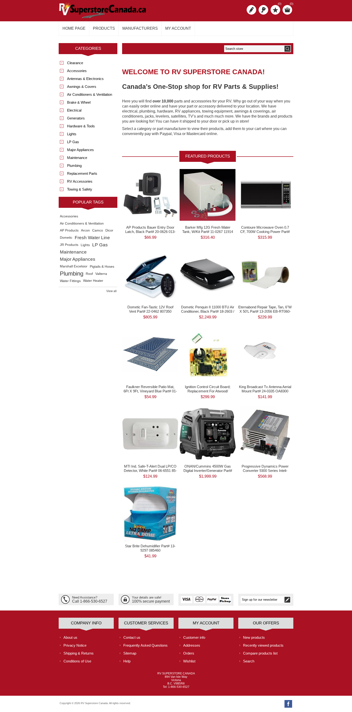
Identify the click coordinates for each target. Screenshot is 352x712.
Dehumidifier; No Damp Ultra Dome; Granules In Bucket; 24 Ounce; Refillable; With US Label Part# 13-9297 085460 (150, 505)
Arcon (85, 230)
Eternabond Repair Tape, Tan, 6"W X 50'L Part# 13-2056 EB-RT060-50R (265, 311)
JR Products (69, 245)
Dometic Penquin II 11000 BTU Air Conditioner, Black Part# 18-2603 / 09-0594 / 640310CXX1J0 (207, 311)
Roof (89, 274)
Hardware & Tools (81, 126)
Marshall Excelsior (73, 266)
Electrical (74, 110)
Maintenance (77, 158)
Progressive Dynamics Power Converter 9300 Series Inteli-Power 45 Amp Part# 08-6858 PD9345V (265, 423)
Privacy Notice (74, 645)
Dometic (66, 237)
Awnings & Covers (81, 87)
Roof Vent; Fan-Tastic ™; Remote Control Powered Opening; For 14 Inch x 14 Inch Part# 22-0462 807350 (150, 264)
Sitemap (129, 653)
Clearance (75, 63)
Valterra (101, 274)
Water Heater (93, 281)
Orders (188, 653)
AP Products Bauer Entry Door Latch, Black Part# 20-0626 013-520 (150, 231)
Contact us (131, 637)
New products (254, 637)
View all (111, 291)
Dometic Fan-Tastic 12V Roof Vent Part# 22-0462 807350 (150, 309)
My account (178, 28)
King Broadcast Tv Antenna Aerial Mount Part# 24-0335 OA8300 (265, 389)
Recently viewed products (263, 645)
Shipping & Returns (78, 653)
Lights (71, 134)
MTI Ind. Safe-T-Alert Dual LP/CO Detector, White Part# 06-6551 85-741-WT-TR (150, 470)
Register (251, 10)
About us (70, 637)
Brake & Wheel (79, 102)
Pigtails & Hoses (102, 266)
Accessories (77, 71)
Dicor (109, 230)
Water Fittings (70, 281)
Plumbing (74, 166)
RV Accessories (79, 181)
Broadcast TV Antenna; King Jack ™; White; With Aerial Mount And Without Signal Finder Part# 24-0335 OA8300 (265, 344)
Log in (263, 10)
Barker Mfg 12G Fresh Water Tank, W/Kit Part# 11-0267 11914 (207, 229)
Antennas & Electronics (85, 79)
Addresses (191, 645)
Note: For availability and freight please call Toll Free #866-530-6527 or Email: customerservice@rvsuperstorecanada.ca (209, 184)
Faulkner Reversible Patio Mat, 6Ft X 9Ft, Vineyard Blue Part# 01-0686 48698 (150, 391)
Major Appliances (80, 150)
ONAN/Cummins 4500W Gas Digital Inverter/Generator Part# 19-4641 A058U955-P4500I (207, 470)
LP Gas (73, 142)
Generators (76, 118)
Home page (73, 28)
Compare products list (260, 653)
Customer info (194, 637)
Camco (97, 230)
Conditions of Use (77, 661)
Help (127, 661)
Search (248, 661)
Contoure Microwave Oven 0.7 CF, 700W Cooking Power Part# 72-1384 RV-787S (265, 231)
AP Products (69, 230)
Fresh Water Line (92, 237)
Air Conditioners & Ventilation (89, 94)
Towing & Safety (79, 189)
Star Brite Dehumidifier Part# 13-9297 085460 (150, 548)
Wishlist (189, 661)
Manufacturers (140, 28)
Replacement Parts (82, 173)
